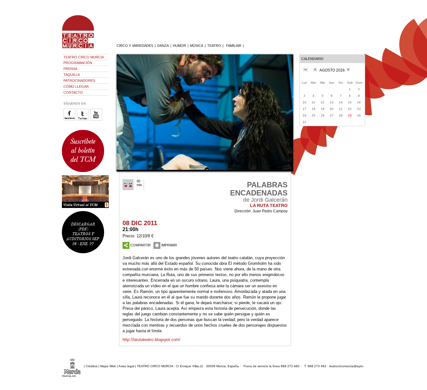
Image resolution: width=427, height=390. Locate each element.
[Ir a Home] (82, 48)
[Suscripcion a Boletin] (85, 151)
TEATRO (214, 45)
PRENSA (70, 69)
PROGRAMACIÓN (77, 63)
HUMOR (179, 45)
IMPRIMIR (169, 245)
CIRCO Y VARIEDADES (135, 45)
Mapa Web (108, 366)
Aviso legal (126, 366)
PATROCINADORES (79, 80)
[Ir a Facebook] (70, 119)
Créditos (92, 366)
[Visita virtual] (85, 191)
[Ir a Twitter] (83, 119)
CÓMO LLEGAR (76, 86)
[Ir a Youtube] (97, 119)
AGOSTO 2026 (332, 70)
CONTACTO (73, 92)
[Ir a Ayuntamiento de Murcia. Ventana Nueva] (72, 366)
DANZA (163, 45)
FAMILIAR (233, 45)
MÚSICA (196, 45)
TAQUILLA (71, 75)
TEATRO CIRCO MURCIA (83, 57)
